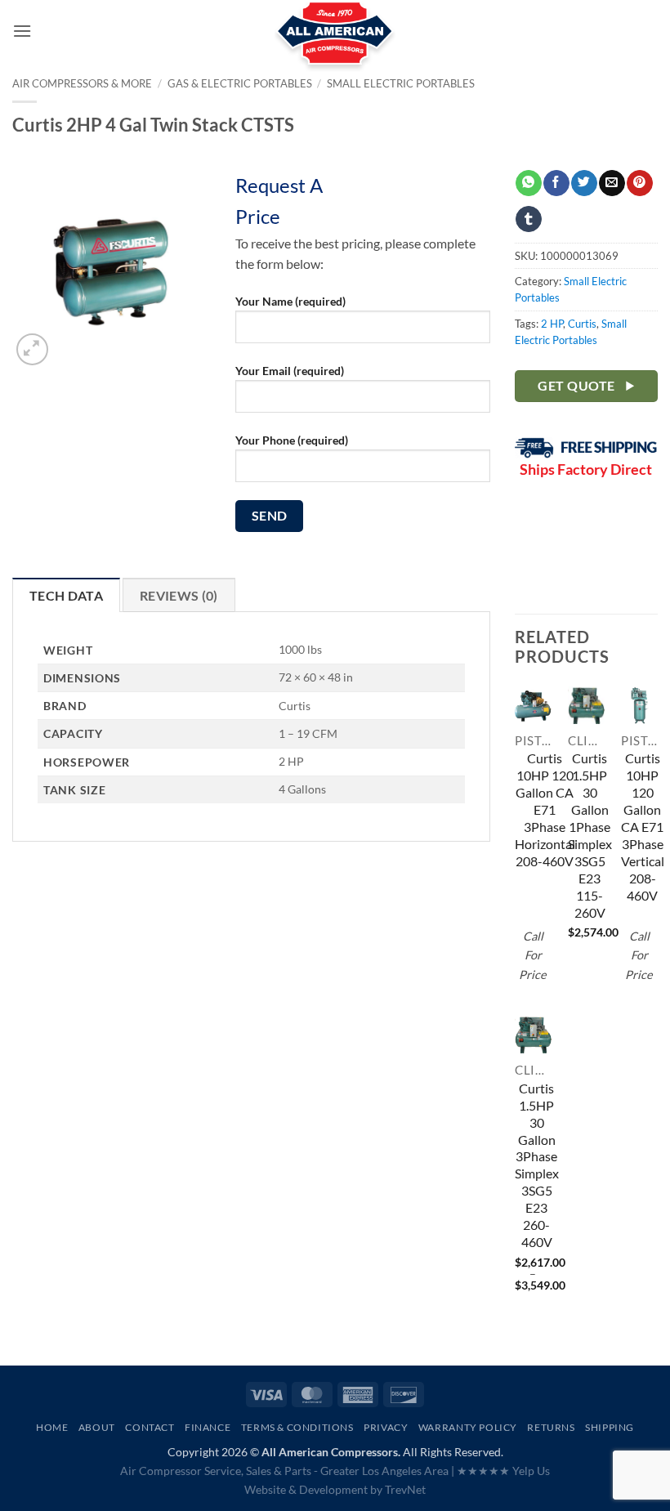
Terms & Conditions (297, 1427)
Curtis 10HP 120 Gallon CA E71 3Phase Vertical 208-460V (642, 826)
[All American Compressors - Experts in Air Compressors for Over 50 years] (335, 41)
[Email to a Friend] (611, 183)
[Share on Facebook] (556, 183)
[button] (22, 31)
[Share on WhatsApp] (528, 183)
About (96, 1427)
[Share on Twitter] (583, 183)
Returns (550, 1427)
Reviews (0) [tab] (179, 595)
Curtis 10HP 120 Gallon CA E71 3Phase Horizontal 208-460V (545, 809)
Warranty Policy (467, 1427)
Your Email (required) (289, 371)
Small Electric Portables (401, 83)
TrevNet (405, 1489)
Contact (149, 1427)
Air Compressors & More (82, 83)
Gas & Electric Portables (240, 83)
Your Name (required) (290, 301)
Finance (207, 1427)
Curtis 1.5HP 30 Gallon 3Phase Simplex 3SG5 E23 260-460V (537, 1165)
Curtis (582, 323)
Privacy (386, 1427)
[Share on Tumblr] (528, 219)
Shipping (609, 1427)
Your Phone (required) (291, 440)
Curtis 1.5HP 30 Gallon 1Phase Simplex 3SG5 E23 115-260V (590, 835)
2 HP (552, 323)
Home (52, 1427)
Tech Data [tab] (66, 595)
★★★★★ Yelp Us (503, 1470)
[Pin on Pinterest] (639, 183)
